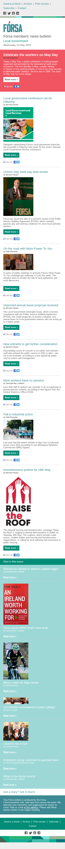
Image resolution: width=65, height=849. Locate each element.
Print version (42, 3)
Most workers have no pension (23, 380)
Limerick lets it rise (15, 743)
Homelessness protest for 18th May (26, 470)
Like (7, 87)
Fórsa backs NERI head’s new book (25, 627)
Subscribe (8, 8)
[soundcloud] (17, 14)
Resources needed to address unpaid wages (30, 568)
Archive (28, 3)
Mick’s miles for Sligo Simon (21, 682)
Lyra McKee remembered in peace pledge (29, 707)
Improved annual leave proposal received (30, 305)
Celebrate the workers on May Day (30, 55)
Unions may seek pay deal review (25, 172)
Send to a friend (11, 3)
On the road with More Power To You (27, 248)
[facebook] (5, 14)
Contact (22, 8)
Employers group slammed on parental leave (31, 760)
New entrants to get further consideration (30, 344)
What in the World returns (19, 776)
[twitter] (10, 14)
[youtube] (14, 14)
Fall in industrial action (18, 414)
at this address (31, 807)
